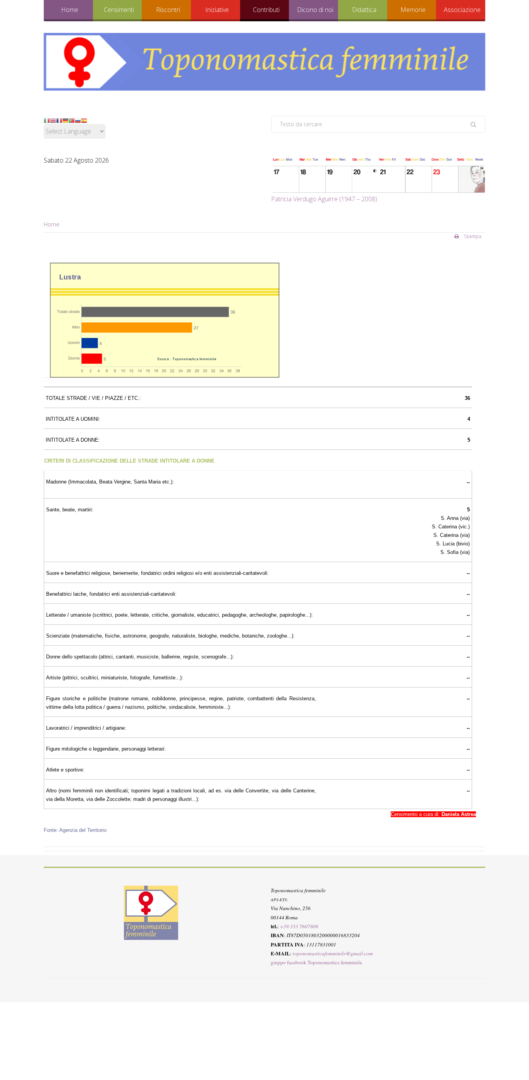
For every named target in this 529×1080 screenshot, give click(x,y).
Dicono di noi (315, 9)
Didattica (364, 9)
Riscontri (168, 9)
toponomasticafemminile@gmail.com (333, 953)
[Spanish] (84, 120)
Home (69, 9)
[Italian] (47, 120)
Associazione (462, 9)
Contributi (266, 9)
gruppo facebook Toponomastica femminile (316, 962)
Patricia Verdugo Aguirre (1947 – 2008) (324, 199)
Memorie (413, 9)
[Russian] (78, 120)
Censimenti (119, 9)
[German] (65, 120)
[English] (53, 120)
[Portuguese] (72, 120)
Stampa (472, 236)
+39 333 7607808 (299, 926)
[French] (59, 120)
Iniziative (217, 9)
